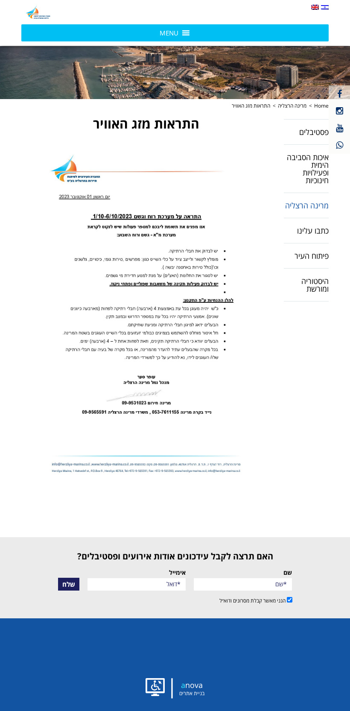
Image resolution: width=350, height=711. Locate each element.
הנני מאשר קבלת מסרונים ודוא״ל (253, 600)
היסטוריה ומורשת (315, 285)
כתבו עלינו (313, 230)
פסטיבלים (314, 132)
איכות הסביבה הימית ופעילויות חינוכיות (308, 168)
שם (287, 573)
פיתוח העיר (312, 256)
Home (321, 105)
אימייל (177, 573)
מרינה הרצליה (292, 105)
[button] (38, 12)
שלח (68, 584)
